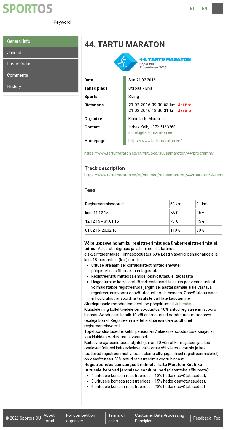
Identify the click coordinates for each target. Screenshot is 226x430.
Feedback (202, 418)
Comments (17, 75)
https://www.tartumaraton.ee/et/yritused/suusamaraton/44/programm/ (149, 153)
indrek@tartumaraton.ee (150, 132)
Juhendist (184, 303)
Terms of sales (116, 418)
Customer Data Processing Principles (159, 418)
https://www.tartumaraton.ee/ (155, 140)
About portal (49, 418)
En (204, 8)
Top (217, 418)
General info (18, 41)
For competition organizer (80, 418)
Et (192, 8)
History (14, 86)
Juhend (14, 52)
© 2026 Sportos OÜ (23, 418)
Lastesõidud (19, 64)
